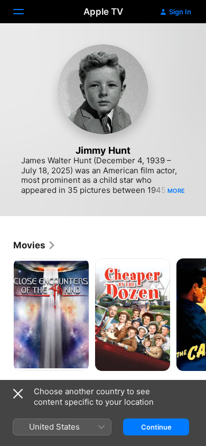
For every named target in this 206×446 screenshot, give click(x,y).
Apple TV (103, 11)
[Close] (18, 393)
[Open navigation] (24, 11)
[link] (34, 245)
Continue (156, 427)
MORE (176, 190)
